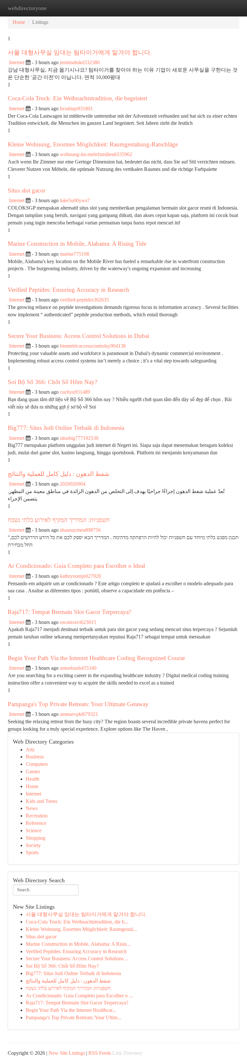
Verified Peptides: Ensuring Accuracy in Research (68, 289)
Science (33, 830)
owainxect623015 (78, 622)
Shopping (35, 838)
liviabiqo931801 (76, 108)
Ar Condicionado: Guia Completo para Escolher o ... (79, 995)
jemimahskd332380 (80, 62)
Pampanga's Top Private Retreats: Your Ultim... (73, 1017)
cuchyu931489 (75, 392)
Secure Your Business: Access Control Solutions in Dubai (78, 335)
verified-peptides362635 (84, 299)
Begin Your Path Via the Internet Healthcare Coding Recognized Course (96, 658)
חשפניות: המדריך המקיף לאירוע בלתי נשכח (59, 520)
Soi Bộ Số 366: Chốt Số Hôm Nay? (52, 382)
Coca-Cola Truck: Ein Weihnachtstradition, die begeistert (77, 98)
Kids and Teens (41, 801)
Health (32, 779)
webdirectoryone (27, 8)
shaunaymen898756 (80, 530)
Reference (36, 823)
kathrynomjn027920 (80, 576)
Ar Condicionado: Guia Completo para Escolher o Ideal (76, 565)
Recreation (37, 815)
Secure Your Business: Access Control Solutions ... (77, 958)
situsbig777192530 (79, 438)
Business (35, 756)
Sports (32, 852)
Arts (30, 749)
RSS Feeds (99, 1053)
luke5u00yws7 (75, 200)
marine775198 (74, 254)
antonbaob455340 (78, 668)
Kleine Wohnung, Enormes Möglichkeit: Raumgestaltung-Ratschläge (93, 144)
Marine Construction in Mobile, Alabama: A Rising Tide (77, 243)
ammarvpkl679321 (79, 714)
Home (19, 22)
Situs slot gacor (26, 190)
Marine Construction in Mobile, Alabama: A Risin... (78, 944)
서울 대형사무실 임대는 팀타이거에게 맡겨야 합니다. (80, 52)
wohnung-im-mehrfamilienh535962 (96, 154)
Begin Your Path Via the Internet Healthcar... (71, 1010)
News (32, 808)
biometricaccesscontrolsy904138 (93, 346)
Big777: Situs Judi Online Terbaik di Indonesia (66, 427)
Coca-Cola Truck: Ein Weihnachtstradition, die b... (77, 921)
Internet (16, 62)
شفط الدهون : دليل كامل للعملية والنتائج (58, 473)
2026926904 (73, 484)
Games (33, 771)
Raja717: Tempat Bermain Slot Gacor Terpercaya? (69, 611)
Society (33, 845)
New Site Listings (67, 1053)
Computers (37, 764)
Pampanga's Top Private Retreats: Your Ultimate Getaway (78, 704)
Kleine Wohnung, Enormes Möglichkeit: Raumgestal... (81, 929)
